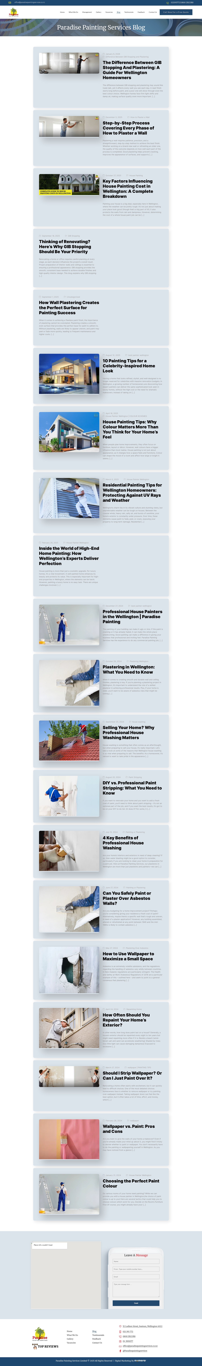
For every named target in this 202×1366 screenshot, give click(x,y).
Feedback (141, 12)
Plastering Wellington (139, 661)
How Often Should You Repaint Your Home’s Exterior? (126, 1020)
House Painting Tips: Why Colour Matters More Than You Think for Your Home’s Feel (130, 429)
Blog (118, 12)
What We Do (73, 12)
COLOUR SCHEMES (138, 416)
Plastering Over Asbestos (137, 948)
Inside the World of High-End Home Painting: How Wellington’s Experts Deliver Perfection (69, 556)
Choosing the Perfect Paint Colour (131, 1183)
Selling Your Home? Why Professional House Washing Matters (128, 732)
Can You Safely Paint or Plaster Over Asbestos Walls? (127, 898)
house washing (138, 722)
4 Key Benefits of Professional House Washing (123, 842)
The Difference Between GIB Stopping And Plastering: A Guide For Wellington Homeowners (132, 70)
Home (62, 12)
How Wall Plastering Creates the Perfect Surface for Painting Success (69, 307)
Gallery (98, 12)
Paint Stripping (135, 777)
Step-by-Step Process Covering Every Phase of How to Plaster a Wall (128, 128)
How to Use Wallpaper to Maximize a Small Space (128, 956)
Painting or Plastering (135, 832)
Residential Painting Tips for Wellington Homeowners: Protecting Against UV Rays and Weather (132, 492)
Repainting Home (134, 1009)
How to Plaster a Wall (140, 117)
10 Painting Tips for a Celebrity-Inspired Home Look (129, 365)
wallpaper (132, 1067)
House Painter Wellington (117, 416)
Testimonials (128, 12)
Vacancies (109, 12)
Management (87, 12)
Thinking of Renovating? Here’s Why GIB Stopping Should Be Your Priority (65, 246)
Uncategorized (73, 297)
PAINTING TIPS (144, 1067)
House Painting (136, 175)
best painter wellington (138, 355)
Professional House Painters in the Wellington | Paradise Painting (132, 616)
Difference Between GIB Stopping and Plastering (127, 57)
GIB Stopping (74, 236)
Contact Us (153, 12)
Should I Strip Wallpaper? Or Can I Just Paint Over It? (132, 1076)
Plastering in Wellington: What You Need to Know (129, 669)
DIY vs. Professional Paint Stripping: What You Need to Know (132, 787)
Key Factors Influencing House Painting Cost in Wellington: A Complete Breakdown (128, 189)
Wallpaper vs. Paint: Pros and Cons (129, 1129)
